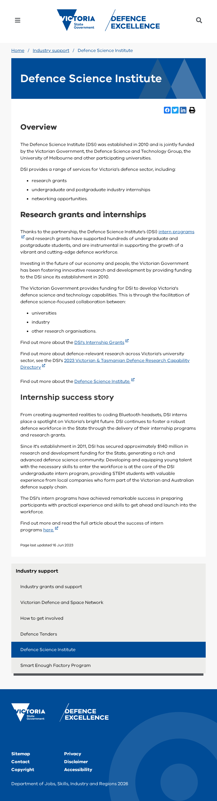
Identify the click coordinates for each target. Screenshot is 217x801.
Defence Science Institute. (102, 381)
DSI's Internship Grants (99, 342)
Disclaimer (76, 762)
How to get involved (41, 618)
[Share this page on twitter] (175, 110)
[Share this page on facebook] (167, 110)
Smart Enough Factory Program (55, 665)
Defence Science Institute (47, 650)
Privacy (72, 754)
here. (48, 530)
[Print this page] (192, 110)
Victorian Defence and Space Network (61, 602)
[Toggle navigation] (17, 20)
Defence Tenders (38, 634)
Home (17, 50)
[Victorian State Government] (59, 712)
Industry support (51, 50)
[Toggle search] (199, 20)
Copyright (22, 770)
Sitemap (20, 754)
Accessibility (78, 770)
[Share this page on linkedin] (183, 110)
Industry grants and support (51, 587)
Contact (20, 762)
